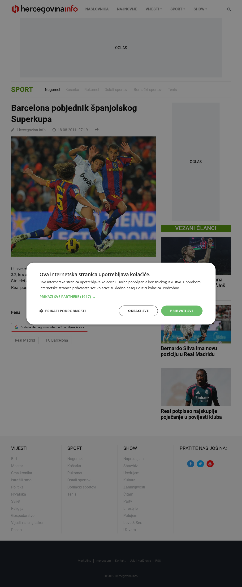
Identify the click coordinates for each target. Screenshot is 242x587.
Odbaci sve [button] (138, 310)
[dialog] (121, 294)
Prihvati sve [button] (182, 310)
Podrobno (171, 287)
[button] (121, 296)
